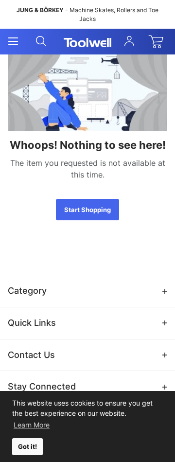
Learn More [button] (32, 425)
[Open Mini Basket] (158, 42)
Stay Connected (42, 386)
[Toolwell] (88, 42)
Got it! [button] (27, 446)
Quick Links (32, 323)
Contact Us (31, 355)
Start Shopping (87, 209)
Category (27, 290)
